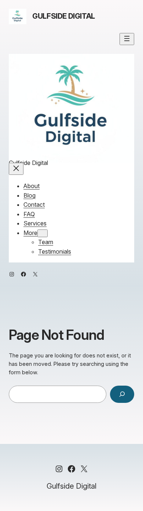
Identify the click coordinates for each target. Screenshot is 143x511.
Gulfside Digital (63, 16)
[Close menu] (16, 169)
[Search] (122, 394)
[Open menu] (127, 39)
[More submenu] (42, 233)
